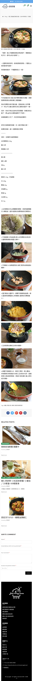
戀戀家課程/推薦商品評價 (8, 607)
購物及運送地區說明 (7, 614)
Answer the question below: (8, 565)
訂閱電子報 (5, 654)
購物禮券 (4, 629)
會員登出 (6, 667)
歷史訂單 (4, 647)
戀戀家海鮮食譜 (18, 405)
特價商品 (4, 634)
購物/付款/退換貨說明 (7, 616)
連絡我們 (4, 618)
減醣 (5, 405)
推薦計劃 (4, 631)
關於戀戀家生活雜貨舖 (8, 609)
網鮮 (13, 405)
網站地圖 (4, 636)
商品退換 (4, 649)
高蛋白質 (9, 405)
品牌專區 (4, 627)
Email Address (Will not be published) (11, 546)
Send (28, 573)
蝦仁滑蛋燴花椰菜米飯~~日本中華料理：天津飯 (20, 16)
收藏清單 (4, 651)
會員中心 (4, 645)
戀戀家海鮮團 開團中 (10, 447)
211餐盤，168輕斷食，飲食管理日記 (9, 477)
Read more (4, 455)
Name (2, 539)
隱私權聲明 (5, 611)
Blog (6, 16)
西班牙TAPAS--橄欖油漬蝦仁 (14, 517)
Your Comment (5, 552)
